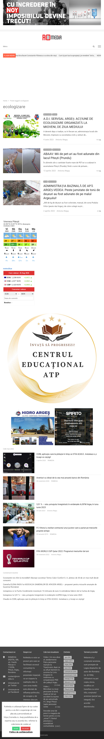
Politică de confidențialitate (21, 732)
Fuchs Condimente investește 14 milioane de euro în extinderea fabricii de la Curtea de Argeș (56, 591)
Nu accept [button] (25, 728)
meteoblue (7, 268)
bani (68, 668)
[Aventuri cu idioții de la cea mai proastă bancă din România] (18, 478)
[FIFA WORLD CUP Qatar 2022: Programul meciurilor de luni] (18, 551)
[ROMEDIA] (52, 37)
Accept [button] (16, 728)
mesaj (69, 679)
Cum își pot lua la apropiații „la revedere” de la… (58, 56)
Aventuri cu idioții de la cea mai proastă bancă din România (62, 478)
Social (45, 181)
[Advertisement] (52, 78)
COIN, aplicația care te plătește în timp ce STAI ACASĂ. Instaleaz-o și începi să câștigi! (48, 599)
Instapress (7, 595)
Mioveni (69, 682)
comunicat (70, 671)
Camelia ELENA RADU (12, 584)
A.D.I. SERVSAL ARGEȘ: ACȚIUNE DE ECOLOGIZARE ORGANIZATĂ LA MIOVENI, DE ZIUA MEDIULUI (68, 123)
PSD (68, 696)
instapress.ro (8, 591)
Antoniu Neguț (52, 511)
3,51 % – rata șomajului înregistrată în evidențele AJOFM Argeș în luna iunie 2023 (48, 595)
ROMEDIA (51, 460)
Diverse (55, 114)
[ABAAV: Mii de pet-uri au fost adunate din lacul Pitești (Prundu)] (21, 150)
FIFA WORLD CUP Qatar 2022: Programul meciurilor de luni (62, 551)
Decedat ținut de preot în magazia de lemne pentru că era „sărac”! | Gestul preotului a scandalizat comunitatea (51, 718)
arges (69, 661)
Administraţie (47, 149)
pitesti (69, 686)
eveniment (70, 675)
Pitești (69, 689)
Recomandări (47, 114)
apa (68, 657)
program (70, 693)
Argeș (68, 664)
